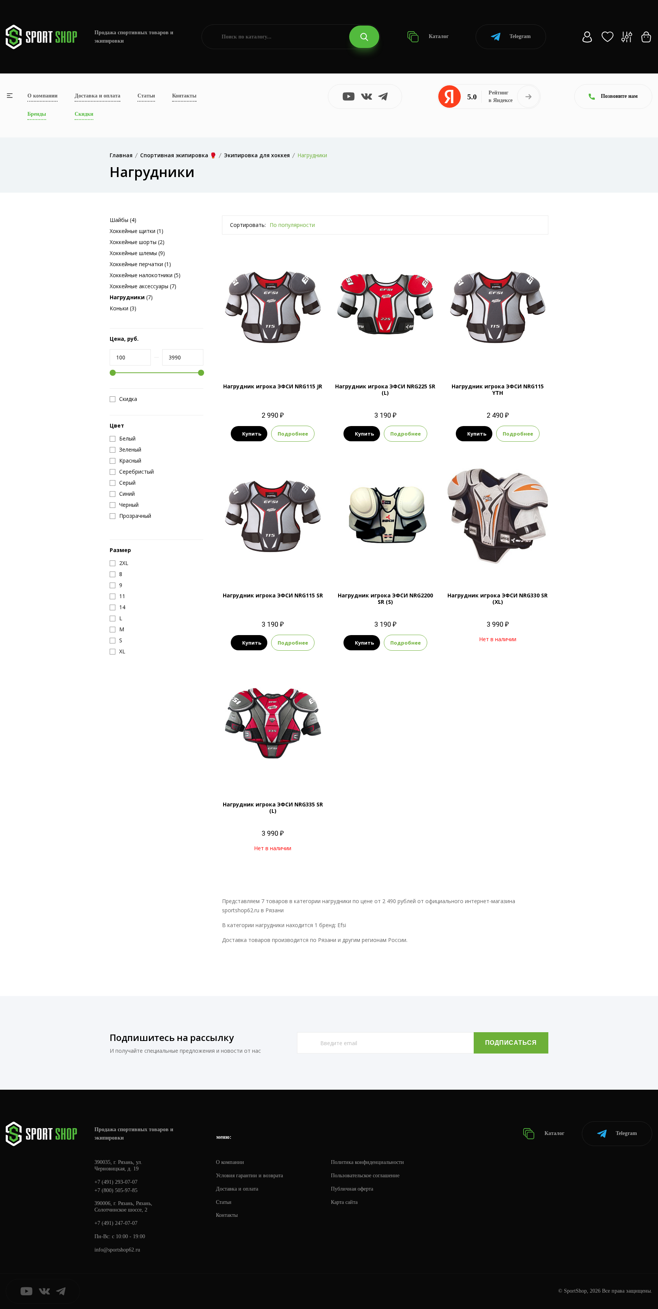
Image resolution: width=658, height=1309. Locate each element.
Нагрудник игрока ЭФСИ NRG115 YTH (498, 389)
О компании (42, 96)
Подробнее (293, 433)
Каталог (438, 36)
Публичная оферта (352, 1189)
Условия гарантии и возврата (249, 1175)
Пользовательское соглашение (365, 1175)
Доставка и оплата (97, 96)
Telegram (520, 36)
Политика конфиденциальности (367, 1162)
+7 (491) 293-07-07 (115, 1182)
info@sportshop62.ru (117, 1250)
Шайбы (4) (123, 219)
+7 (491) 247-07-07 (115, 1223)
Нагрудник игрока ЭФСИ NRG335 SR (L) (273, 807)
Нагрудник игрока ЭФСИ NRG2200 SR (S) (385, 598)
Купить (251, 433)
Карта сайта (344, 1202)
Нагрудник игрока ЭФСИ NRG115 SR (273, 595)
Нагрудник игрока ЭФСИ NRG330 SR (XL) (497, 598)
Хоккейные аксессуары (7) (143, 286)
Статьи (146, 96)
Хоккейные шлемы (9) (137, 253)
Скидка (128, 399)
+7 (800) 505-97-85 (115, 1190)
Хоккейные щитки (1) (136, 231)
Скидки (84, 114)
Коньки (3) (123, 308)
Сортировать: (248, 224)
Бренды (36, 114)
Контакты (184, 96)
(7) (131, 297)
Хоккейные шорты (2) (137, 242)
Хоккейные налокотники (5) (145, 275)
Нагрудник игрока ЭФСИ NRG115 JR (272, 386)
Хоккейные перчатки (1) (140, 264)
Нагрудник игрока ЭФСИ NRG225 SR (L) (385, 389)
